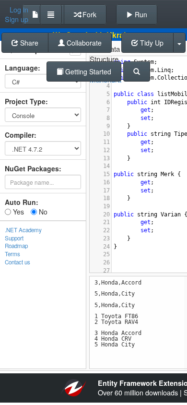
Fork (88, 14)
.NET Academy (23, 230)
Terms (12, 254)
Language (21, 67)
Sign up (16, 19)
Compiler (19, 135)
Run (140, 14)
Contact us (17, 262)
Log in (19, 9)
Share (28, 43)
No (42, 211)
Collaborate (83, 43)
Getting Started (87, 71)
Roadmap (16, 246)
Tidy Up (151, 43)
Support (14, 238)
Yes (17, 211)
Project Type (25, 101)
